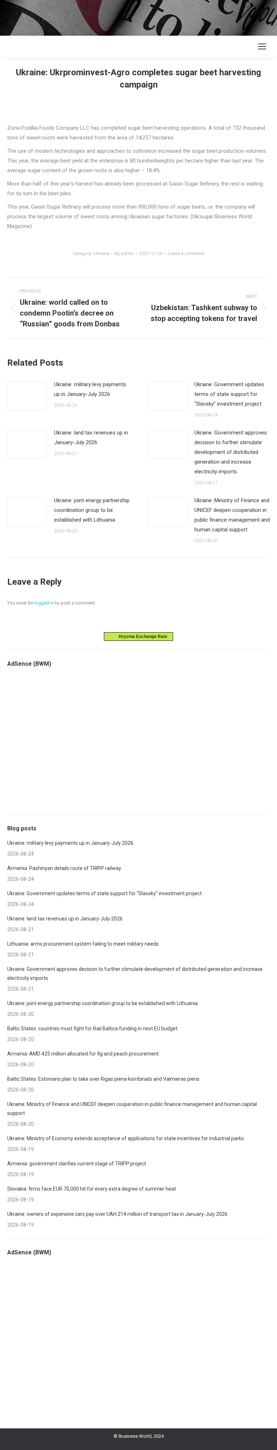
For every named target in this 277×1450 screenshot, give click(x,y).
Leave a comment (186, 253)
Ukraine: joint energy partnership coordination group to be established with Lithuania (91, 510)
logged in (44, 603)
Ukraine (101, 253)
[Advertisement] (131, 16)
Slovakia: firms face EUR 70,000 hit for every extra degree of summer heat (91, 1189)
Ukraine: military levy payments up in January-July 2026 (90, 389)
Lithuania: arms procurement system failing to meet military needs (83, 944)
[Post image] (27, 396)
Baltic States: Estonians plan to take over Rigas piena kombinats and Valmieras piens (103, 1079)
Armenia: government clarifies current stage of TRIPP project (76, 1163)
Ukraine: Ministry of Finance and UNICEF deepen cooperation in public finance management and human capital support (232, 515)
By (124, 253)
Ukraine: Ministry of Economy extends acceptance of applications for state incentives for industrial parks (125, 1138)
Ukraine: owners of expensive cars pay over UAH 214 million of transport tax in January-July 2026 (117, 1214)
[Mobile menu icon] (262, 46)
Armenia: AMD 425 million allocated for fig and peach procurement (83, 1054)
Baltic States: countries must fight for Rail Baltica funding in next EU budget (92, 1028)
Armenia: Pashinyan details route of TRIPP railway (64, 868)
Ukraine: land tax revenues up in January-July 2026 (91, 437)
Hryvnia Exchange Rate (141, 636)
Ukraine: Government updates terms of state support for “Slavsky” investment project (229, 394)
